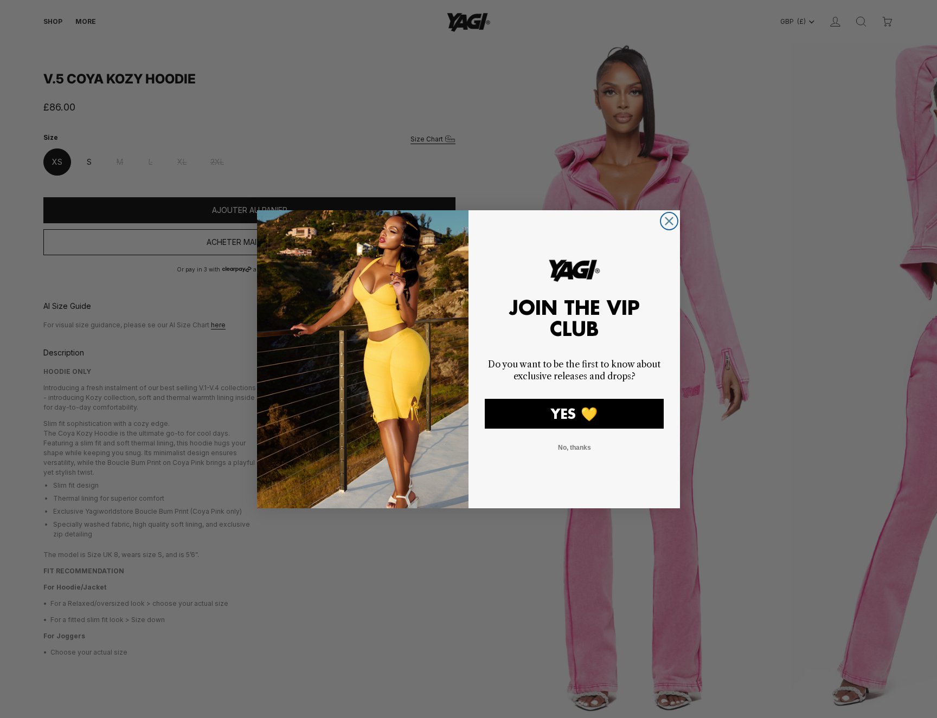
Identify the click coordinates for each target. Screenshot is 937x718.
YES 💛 (574, 414)
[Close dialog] (669, 221)
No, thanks (574, 447)
